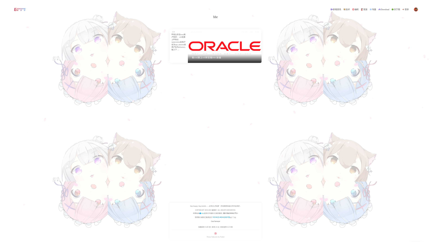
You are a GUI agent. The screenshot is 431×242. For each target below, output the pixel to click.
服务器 (257, 32)
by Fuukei (221, 237)
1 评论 (251, 32)
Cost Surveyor (215, 221)
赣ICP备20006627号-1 (230, 213)
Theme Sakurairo (212, 237)
